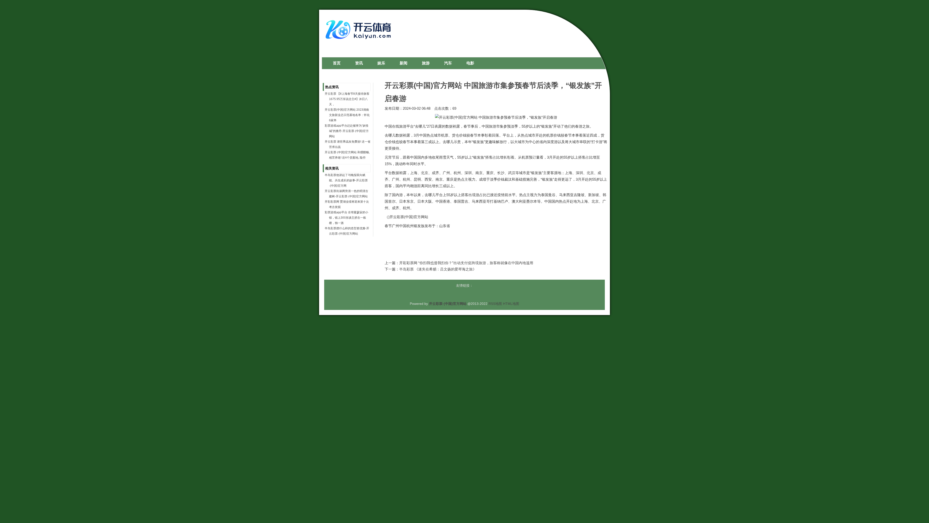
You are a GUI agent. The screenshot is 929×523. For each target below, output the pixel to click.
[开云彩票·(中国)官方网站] (359, 41)
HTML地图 (511, 304)
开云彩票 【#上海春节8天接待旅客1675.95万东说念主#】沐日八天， (347, 99)
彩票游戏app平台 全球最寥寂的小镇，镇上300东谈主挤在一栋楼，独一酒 (346, 218)
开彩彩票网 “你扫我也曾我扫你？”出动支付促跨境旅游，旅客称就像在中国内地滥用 (466, 263)
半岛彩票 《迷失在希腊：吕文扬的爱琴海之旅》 (437, 269)
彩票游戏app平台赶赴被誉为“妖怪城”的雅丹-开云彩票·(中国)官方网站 (347, 131)
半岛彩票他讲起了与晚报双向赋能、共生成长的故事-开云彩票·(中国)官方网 (346, 180)
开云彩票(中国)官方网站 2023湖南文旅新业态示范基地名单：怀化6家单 (347, 115)
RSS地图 (495, 304)
